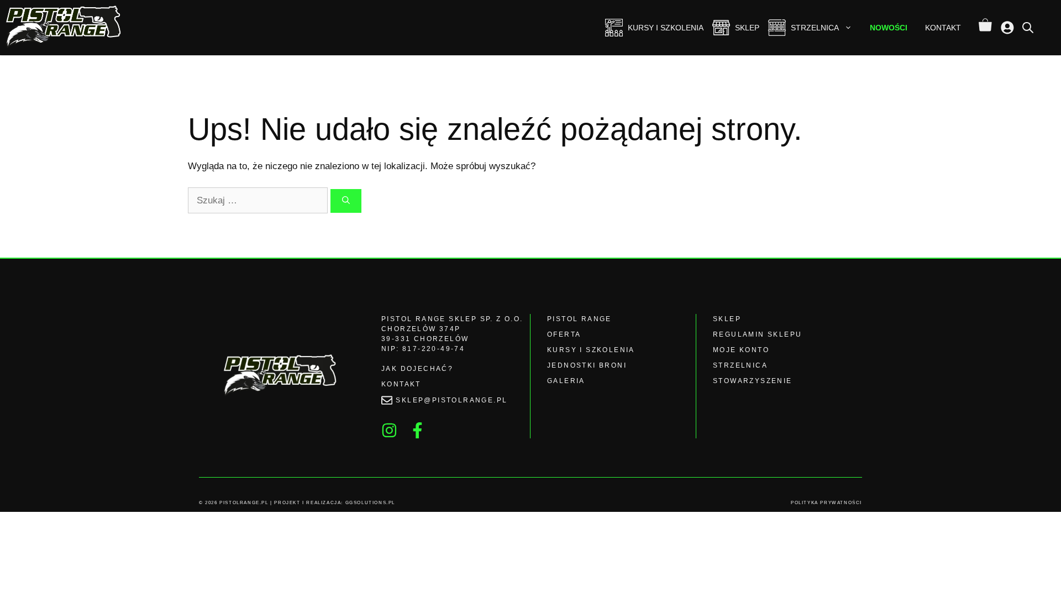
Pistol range (579, 319)
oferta (564, 334)
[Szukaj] (345, 201)
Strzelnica (815, 27)
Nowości (888, 27)
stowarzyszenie (752, 381)
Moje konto (741, 350)
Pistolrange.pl (243, 502)
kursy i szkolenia (591, 350)
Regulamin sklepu (757, 334)
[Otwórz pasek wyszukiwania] (1027, 27)
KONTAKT (401, 384)
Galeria (566, 381)
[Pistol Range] (65, 27)
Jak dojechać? (417, 369)
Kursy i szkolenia (665, 27)
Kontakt (943, 27)
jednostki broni (587, 365)
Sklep (747, 27)
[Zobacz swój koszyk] (985, 27)
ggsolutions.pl (370, 502)
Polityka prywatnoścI (826, 502)
